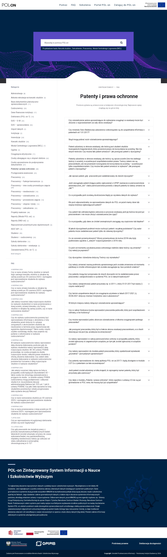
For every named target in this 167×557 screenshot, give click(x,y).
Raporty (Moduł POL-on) (21, 216)
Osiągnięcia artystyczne (21, 154)
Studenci (14, 233)
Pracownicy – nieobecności (22, 191)
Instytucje (15, 133)
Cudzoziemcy (17, 108)
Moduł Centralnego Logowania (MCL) (107, 48)
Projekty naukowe (18, 212)
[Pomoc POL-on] (9, 5)
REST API (15, 229)
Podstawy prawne (120, 543)
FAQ (73, 5)
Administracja (16, 93)
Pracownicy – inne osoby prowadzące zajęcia (30, 185)
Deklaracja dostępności (150, 543)
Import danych (17, 129)
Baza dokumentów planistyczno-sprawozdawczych (25, 103)
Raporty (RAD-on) (18, 220)
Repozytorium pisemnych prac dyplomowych (30, 225)
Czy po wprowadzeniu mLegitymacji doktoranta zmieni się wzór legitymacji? (31, 421)
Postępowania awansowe (22, 173)
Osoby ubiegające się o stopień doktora (28, 158)
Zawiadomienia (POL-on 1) (22, 250)
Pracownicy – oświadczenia (23, 196)
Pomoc (63, 5)
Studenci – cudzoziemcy (21, 237)
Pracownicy (87, 48)
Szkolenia (85, 5)
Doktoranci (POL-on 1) (20, 116)
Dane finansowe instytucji (22, 112)
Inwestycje (15, 137)
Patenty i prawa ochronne (23, 169)
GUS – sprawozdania (20, 125)
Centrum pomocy (105, 87)
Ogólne (14, 150)
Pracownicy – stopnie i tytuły (23, 204)
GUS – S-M (16, 121)
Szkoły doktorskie (19, 241)
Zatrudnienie (77, 48)
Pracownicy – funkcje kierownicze (25, 181)
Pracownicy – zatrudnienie (22, 208)
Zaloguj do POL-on (125, 5)
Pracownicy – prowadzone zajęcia (25, 200)
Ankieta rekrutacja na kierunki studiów (27, 97)
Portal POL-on (103, 5)
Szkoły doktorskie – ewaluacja (24, 245)
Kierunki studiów (64, 48)
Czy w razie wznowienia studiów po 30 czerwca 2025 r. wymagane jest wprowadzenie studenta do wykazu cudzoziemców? (31, 400)
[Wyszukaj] (121, 42)
